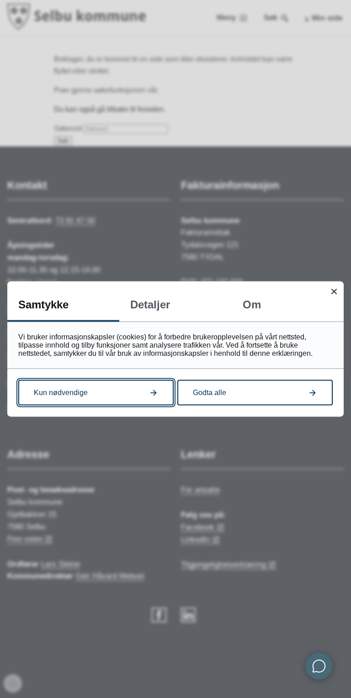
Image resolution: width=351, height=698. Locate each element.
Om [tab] (252, 304)
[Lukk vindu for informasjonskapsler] (334, 291)
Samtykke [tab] (43, 304)
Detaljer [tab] (150, 304)
